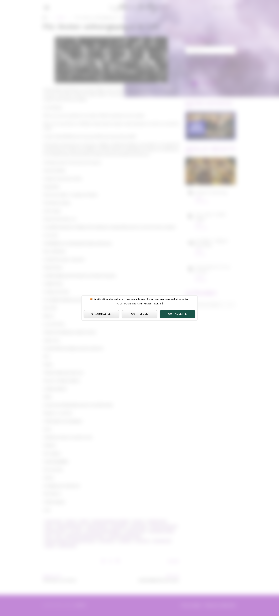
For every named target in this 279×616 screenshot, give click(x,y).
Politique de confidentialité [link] (139, 304)
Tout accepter (177, 314)
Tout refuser (139, 314)
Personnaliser (102, 314)
